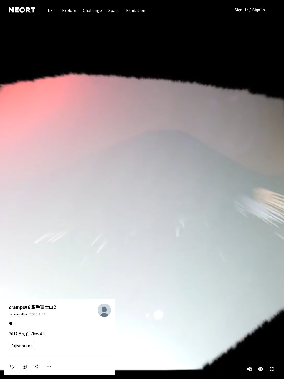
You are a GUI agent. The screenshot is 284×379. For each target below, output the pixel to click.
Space (114, 10)
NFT (51, 10)
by (18, 314)
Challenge (92, 10)
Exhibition (135, 10)
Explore (69, 10)
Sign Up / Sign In (249, 10)
